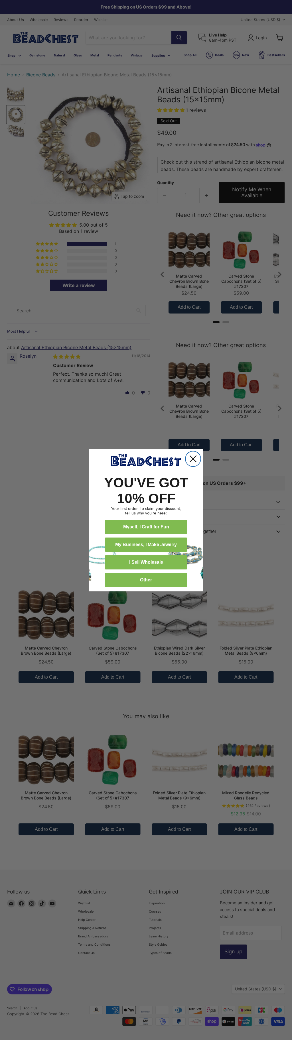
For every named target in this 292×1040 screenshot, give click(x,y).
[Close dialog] (193, 459)
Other (146, 579)
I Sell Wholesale (146, 562)
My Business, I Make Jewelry (146, 544)
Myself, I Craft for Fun (146, 526)
